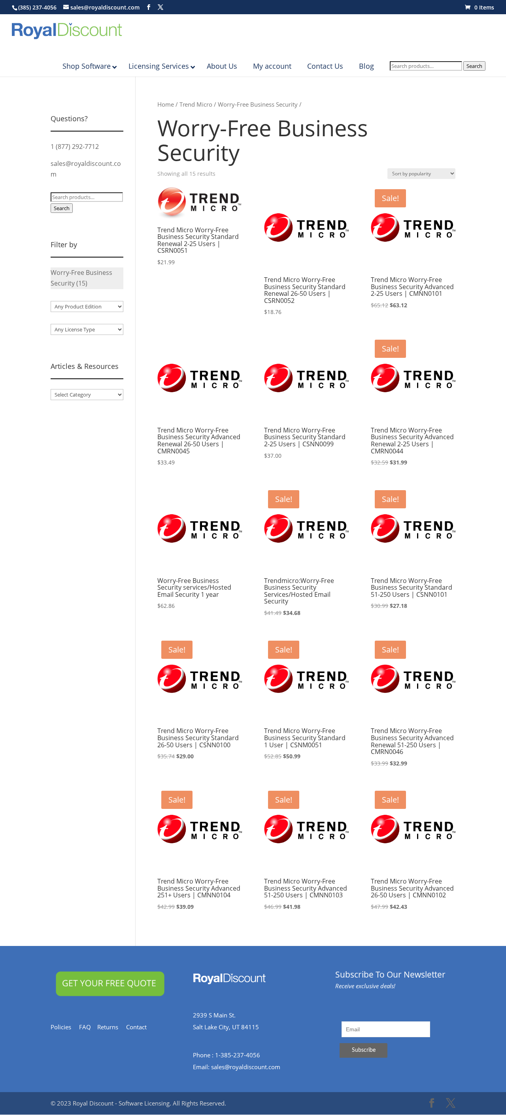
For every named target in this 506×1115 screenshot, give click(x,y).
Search (474, 66)
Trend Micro (195, 104)
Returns (111, 1027)
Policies (65, 1027)
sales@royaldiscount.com (245, 1067)
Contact (140, 1027)
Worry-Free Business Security (258, 104)
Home (165, 104)
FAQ (88, 1027)
